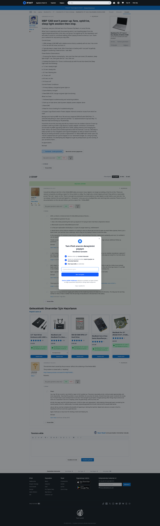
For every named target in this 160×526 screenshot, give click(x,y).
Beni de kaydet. (80, 274)
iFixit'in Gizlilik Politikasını (69, 280)
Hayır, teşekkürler (80, 286)
